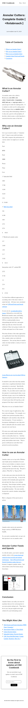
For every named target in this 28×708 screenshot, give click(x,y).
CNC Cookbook (8, 3)
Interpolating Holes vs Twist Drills (13, 629)
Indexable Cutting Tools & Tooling (13, 634)
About (24, 3)
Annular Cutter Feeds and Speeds (15, 56)
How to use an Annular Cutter (14, 54)
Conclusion (9, 58)
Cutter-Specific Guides (10, 632)
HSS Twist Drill (8, 207)
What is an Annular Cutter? (13, 49)
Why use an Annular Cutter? (14, 51)
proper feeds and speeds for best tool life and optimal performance (12, 557)
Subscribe (14, 685)
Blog (20, 3)
